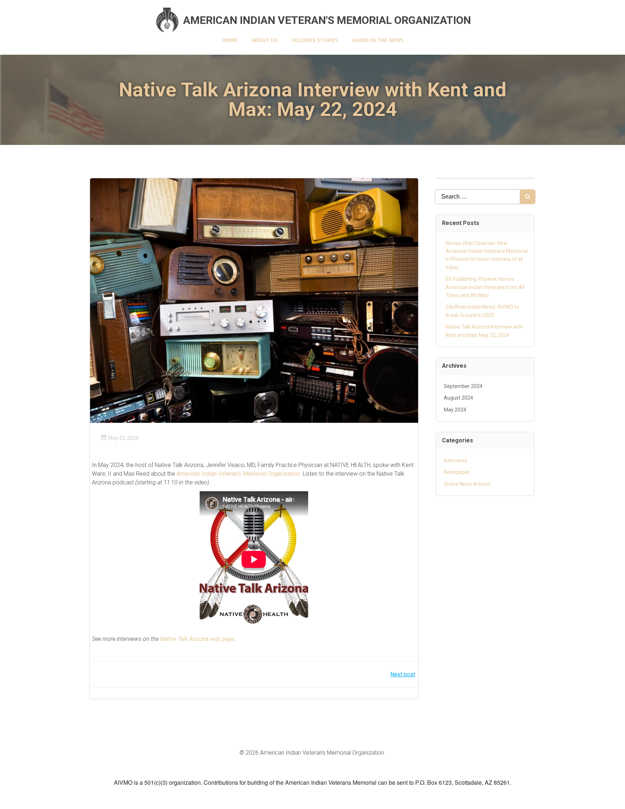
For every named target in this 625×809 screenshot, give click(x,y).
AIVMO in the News (377, 40)
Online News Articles (467, 484)
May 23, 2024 (123, 438)
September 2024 (463, 386)
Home (229, 40)
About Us (264, 40)
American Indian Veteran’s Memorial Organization (238, 473)
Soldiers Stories (315, 40)
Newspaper (457, 472)
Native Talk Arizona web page (197, 638)
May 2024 (455, 410)
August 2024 (458, 398)
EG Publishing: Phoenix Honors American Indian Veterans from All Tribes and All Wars (485, 287)
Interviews (455, 460)
